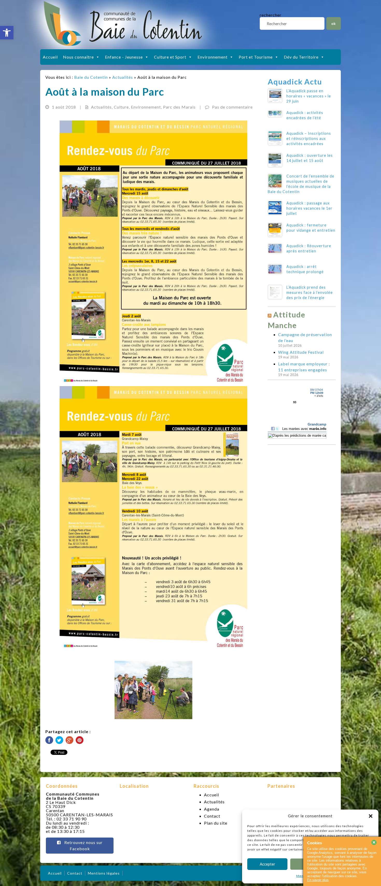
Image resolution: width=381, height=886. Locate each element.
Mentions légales (104, 873)
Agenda (211, 808)
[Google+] (69, 740)
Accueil (50, 56)
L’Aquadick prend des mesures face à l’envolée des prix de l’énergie (309, 292)
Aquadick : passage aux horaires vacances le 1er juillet (309, 208)
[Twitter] (59, 740)
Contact (212, 815)
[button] (6, 32)
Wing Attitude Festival (301, 352)
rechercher (270, 14)
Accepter (267, 864)
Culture (121, 106)
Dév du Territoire (301, 56)
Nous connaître (78, 56)
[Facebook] (49, 740)
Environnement (212, 56)
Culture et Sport (170, 56)
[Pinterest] (79, 740)
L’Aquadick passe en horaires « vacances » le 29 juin (308, 96)
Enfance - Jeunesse (124, 56)
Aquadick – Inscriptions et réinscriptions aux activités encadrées (308, 138)
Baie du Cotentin (91, 77)
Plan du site (215, 822)
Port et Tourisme (256, 56)
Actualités (122, 77)
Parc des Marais (179, 106)
